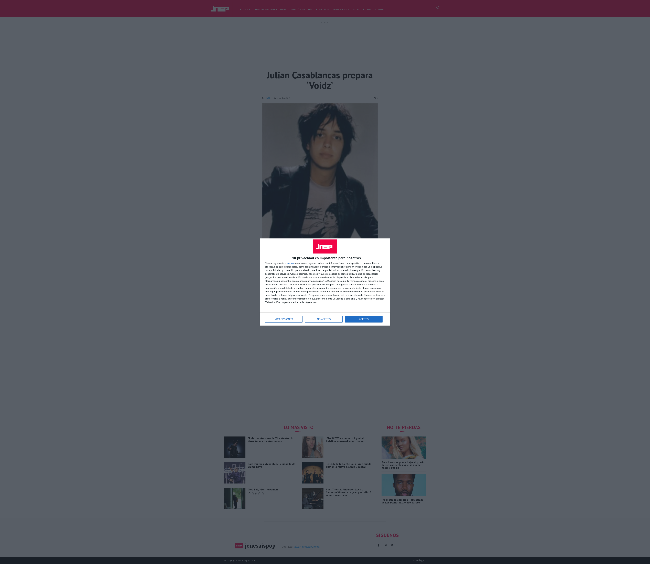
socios (290, 263)
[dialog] (325, 282)
